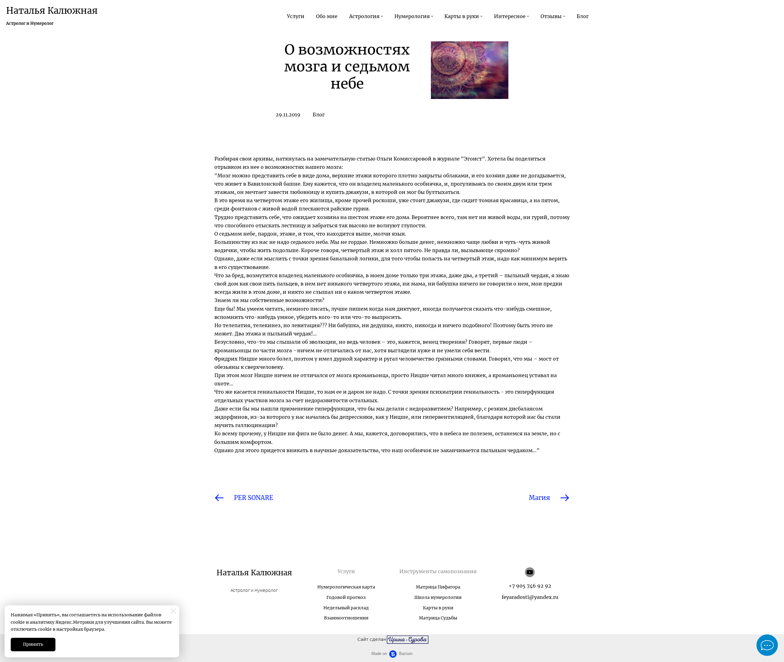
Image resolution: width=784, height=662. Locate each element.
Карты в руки (438, 608)
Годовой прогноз (346, 597)
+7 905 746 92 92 (530, 586)
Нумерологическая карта (346, 587)
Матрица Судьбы (438, 618)
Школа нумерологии (438, 597)
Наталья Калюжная (52, 10)
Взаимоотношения (346, 618)
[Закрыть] (173, 611)
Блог (319, 115)
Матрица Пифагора (438, 587)
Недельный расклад (346, 608)
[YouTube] (530, 572)
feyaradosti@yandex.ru (530, 597)
